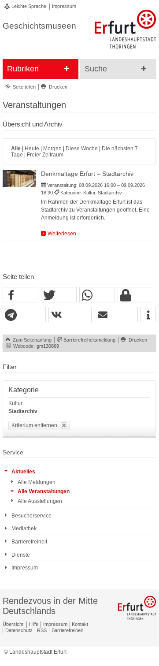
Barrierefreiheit (67, 630)
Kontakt (80, 624)
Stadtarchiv (22, 411)
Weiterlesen (62, 234)
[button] (20, 295)
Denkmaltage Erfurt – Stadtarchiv (87, 174)
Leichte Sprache (28, 6)
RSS (42, 630)
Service (13, 452)
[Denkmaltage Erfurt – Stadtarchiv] (19, 178)
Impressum (64, 6)
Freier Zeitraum (45, 155)
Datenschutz (19, 630)
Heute (32, 148)
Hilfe (33, 624)
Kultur (15, 403)
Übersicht (13, 624)
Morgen (52, 148)
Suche (96, 68)
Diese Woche (82, 148)
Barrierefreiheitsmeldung (89, 339)
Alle (16, 148)
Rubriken (23, 68)
